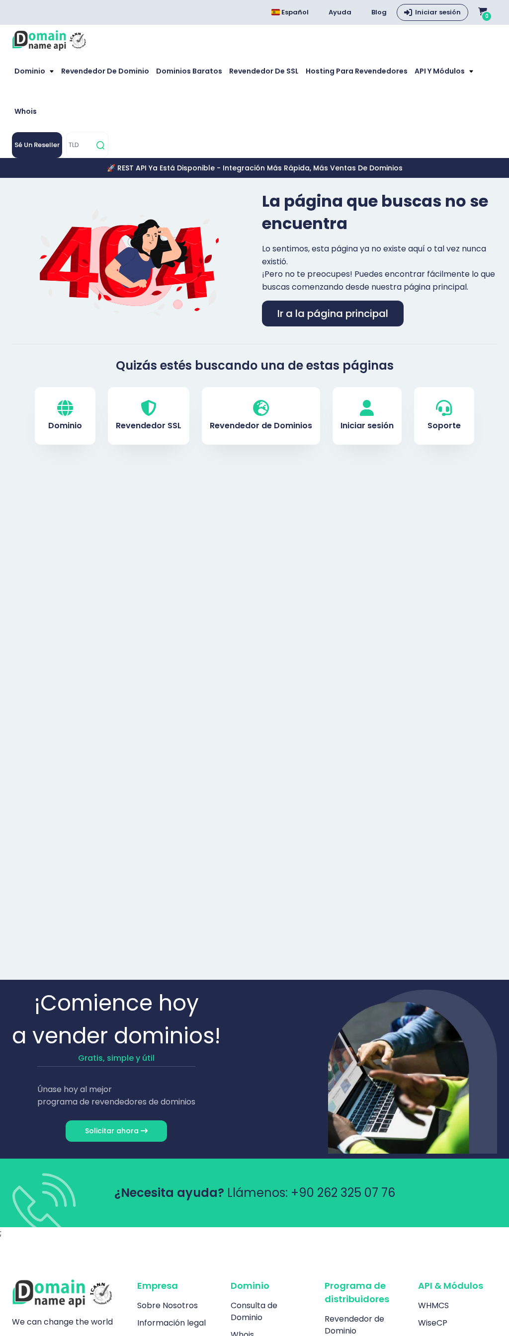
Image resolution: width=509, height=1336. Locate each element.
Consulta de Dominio (254, 1311)
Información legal (171, 1323)
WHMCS (433, 1305)
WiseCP (432, 1323)
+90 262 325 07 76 (343, 1192)
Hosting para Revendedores (357, 71)
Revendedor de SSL (264, 71)
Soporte (444, 425)
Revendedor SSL (148, 425)
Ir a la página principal (332, 313)
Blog (379, 12)
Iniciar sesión (438, 12)
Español (294, 12)
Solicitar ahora (113, 1131)
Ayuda (340, 12)
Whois (25, 111)
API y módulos (440, 71)
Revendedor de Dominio (105, 71)
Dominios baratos (189, 71)
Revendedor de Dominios (261, 425)
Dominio (30, 71)
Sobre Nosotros (167, 1305)
